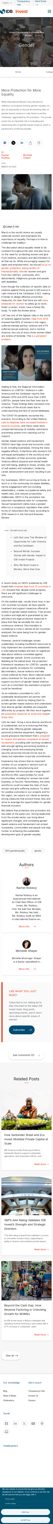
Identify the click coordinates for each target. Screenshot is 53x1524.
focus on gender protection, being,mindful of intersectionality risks (26, 268)
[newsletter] (6, 1431)
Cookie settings (10, 1503)
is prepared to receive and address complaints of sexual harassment (25, 739)
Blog (5, 1390)
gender (37, 851)
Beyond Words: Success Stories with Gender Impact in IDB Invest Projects (30, 555)
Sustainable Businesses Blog (31, 32)
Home (12, 32)
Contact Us (33, 1395)
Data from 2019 (39, 318)
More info (24, 926)
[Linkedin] (15, 1423)
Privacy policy (10, 1499)
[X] (24, 1423)
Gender (28, 35)
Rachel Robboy (5, 156)
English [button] (6, 3)
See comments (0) (23, 1055)
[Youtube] (33, 1423)
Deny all (25, 1512)
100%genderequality (15, 851)
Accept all (25, 1520)
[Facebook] (6, 1423)
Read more (40, 1164)
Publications (8, 1400)
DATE (3, 163)
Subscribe (19, 1029)
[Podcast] (42, 1423)
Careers (31, 1400)
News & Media (9, 1395)
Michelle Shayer (27, 156)
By (2, 152)
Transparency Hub (36, 1390)
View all (10, 1355)
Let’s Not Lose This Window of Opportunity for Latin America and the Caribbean (30, 541)
